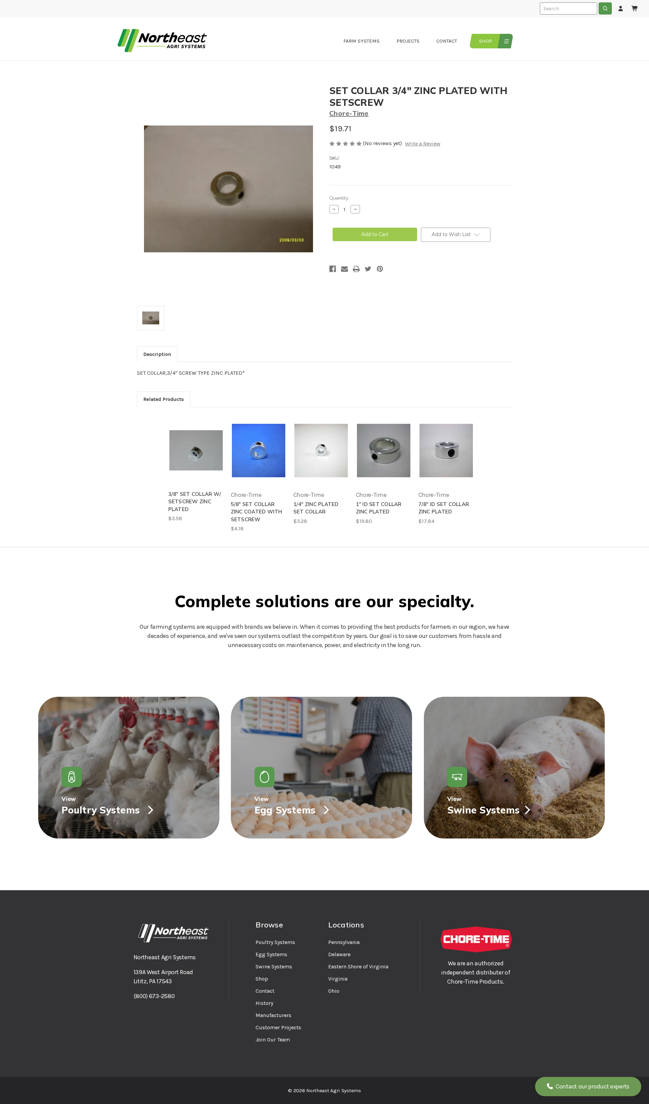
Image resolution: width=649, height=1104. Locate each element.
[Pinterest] (380, 269)
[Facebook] (332, 269)
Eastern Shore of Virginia (358, 966)
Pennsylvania (344, 942)
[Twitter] (368, 269)
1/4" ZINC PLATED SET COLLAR (316, 508)
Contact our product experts (591, 1086)
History (264, 1003)
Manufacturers (273, 1015)
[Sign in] (621, 9)
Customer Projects (278, 1027)
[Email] (344, 269)
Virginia (337, 978)
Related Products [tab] (163, 399)
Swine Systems (274, 966)
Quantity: (339, 198)
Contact (446, 41)
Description (157, 354)
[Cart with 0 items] (635, 9)
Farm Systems (361, 41)
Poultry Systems (275, 942)
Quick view (196, 450)
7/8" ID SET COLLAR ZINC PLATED (443, 508)
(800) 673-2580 (154, 996)
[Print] (356, 269)
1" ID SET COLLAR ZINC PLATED (379, 508)
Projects (407, 41)
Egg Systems (271, 954)
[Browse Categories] (505, 41)
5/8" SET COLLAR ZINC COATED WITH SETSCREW (256, 512)
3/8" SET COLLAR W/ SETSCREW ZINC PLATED (194, 501)
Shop (485, 41)
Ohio (333, 991)
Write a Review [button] (422, 143)
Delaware (339, 954)
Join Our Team (273, 1039)
